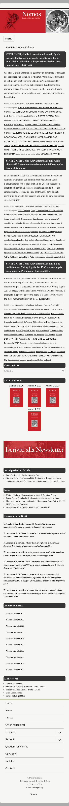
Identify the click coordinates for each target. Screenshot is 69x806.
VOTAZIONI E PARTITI (50, 153)
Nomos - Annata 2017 (15, 644)
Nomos (47, 103)
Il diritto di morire (42, 330)
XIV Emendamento (54, 355)
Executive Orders (24, 326)
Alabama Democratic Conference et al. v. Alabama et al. (40, 309)
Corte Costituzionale (14, 692)
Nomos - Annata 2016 (15, 650)
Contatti (10, 768)
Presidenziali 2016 (11, 343)
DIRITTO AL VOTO (46, 116)
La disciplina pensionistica (44, 334)
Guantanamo (26, 218)
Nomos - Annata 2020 (15, 625)
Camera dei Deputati (14, 683)
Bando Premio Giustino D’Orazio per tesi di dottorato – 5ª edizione (32, 498)
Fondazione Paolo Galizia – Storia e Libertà (23, 689)
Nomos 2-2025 (53, 385)
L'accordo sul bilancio (47, 227)
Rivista (9, 717)
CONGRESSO (55, 111)
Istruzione (29, 334)
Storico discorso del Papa (14, 248)
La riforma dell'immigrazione (50, 231)
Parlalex (9, 761)
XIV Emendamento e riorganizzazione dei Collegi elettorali (27, 359)
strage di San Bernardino (36, 248)
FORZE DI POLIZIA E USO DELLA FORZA (42, 124)
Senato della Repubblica (15, 695)
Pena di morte (22, 235)
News (8, 710)
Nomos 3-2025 (34, 385)
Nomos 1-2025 (34, 409)
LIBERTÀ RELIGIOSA (30, 141)
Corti (6, 116)
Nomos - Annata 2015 (15, 657)
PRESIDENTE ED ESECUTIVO (23, 149)
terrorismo (51, 248)
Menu (9, 38)
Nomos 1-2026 (16, 385)
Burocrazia (26, 317)
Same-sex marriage (27, 351)
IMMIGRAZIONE (23, 132)
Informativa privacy (35, 787)
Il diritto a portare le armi (25, 330)
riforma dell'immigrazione (45, 240)
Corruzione (49, 317)
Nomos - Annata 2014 (15, 663)
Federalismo (19, 124)
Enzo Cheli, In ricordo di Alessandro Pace (22, 475)
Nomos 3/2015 (10, 235)
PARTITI (14, 338)
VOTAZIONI (26, 355)
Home (9, 703)
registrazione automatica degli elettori (19, 240)
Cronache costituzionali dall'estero (29, 103)
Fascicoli (10, 732)
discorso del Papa (38, 214)
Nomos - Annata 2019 (15, 632)
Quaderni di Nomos (16, 746)
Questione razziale (39, 347)
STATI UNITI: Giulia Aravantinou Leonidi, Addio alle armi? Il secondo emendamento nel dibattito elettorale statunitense (35, 164)
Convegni (11, 753)
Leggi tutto (9, 97)
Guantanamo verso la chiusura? (46, 218)
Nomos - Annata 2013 (15, 669)
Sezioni (9, 739)
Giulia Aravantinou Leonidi (14, 128)
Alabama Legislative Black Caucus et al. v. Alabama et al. (27, 313)
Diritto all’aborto (10, 214)
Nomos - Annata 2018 (15, 638)
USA (38, 153)
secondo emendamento (25, 153)
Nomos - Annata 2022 (15, 613)
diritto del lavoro (24, 214)
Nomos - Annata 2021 (15, 619)
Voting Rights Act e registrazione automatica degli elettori (42, 256)
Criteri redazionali (15, 724)
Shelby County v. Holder (46, 351)
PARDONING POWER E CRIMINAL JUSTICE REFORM (34, 145)
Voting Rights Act (11, 256)
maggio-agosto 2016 (48, 141)
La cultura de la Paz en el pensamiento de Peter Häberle (28, 507)
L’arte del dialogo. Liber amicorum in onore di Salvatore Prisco (31, 495)
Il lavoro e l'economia (31, 223)
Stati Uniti (54, 103)
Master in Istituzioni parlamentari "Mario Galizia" (25, 686)
